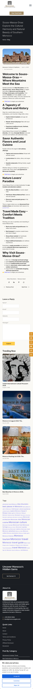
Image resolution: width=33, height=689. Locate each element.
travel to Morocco (16, 550)
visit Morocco (24, 550)
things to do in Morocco (21, 545)
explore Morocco (15, 511)
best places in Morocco (12, 506)
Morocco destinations (13, 533)
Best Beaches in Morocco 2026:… (13, 492)
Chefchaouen (15, 509)
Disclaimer (6, 646)
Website (5, 316)
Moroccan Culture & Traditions (11, 67)
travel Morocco (19, 547)
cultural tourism (6, 511)
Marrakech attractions (25, 515)
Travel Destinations (7, 548)
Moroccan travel (25, 529)
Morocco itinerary (8, 536)
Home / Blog (6, 40)
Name (5, 302)
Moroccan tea (6, 529)
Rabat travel (27, 542)
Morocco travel (22, 279)
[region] (16, 674)
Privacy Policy (7, 640)
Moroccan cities (16, 519)
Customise (16, 680)
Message (5, 322)
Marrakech (17, 515)
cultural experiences (24, 509)
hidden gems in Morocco (14, 513)
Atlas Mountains (12, 279)
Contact (5, 634)
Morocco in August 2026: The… (13, 421)
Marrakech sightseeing (7, 517)
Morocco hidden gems (24, 533)
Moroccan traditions (15, 529)
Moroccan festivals (8, 525)
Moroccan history (11, 527)
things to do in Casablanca (9, 545)
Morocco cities (19, 531)
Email (4, 309)
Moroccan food (17, 525)
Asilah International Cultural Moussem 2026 (15, 384)
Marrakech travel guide (18, 517)
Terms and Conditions (9, 637)
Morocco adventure (9, 531)
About (4, 631)
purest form (6, 207)
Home (4, 628)
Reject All (16, 685)
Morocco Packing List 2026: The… (13, 456)
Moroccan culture (18, 522)
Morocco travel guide (13, 542)
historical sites (11, 515)
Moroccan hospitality (21, 527)
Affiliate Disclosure (8, 643)
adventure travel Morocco (10, 504)
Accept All (16, 676)
